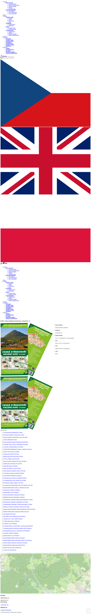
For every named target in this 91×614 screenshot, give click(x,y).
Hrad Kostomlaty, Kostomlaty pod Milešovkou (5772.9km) (15, 502)
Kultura (10, 19)
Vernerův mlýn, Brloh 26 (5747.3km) (11, 454)
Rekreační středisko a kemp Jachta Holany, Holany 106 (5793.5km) (17, 540)
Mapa (4, 14)
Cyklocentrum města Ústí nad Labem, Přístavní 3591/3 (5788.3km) (17, 528)
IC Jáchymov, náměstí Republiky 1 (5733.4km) (13, 446)
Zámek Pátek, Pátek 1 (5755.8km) (10, 466)
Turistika (10, 18)
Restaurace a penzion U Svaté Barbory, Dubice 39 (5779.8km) (16, 506)
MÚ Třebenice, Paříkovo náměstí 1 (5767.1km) (13, 482)
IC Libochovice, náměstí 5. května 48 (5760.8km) (13, 473)
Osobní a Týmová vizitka (14, 5)
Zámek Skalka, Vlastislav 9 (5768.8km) (11, 490)
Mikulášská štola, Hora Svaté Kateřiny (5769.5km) (14, 497)
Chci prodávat (11, 11)
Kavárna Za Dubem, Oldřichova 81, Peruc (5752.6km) (14, 461)
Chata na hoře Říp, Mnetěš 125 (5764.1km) (12, 475)
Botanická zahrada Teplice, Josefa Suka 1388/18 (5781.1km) (16, 511)
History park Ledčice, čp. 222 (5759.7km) (12, 468)
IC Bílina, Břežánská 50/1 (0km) (10, 439)
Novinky (5, 36)
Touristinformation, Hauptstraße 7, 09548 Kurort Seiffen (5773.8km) (17, 504)
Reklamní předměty (13, 34)
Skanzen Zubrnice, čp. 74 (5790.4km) (11, 535)
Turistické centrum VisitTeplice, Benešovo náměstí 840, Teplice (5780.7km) (19, 509)
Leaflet (81, 592)
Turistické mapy (12, 31)
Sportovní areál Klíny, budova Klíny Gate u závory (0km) (15, 437)
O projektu (5, 37)
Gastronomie (11, 20)
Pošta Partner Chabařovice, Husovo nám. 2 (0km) (13, 434)
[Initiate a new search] (89, 555)
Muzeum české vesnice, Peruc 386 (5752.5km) (13, 456)
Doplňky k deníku (12, 29)
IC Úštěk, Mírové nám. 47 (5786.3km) (11, 521)
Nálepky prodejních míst (14, 35)
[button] (2, 555)
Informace (5, 47)
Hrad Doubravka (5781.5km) (9, 514)
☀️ (1, 58)
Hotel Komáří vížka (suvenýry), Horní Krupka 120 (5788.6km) (16, 530)
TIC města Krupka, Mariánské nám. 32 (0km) (12, 432)
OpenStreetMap (87, 592)
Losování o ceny (12, 8)
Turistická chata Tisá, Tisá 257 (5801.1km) (12, 547)
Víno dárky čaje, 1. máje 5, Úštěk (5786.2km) (13, 518)
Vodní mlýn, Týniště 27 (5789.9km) (10, 533)
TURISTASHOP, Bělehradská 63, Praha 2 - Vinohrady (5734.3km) (17, 449)
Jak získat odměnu (12, 6)
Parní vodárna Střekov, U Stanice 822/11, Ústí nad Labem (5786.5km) (18, 525)
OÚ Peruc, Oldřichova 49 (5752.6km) (11, 458)
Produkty (5, 16)
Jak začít (5, 1)
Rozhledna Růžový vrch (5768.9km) (11, 492)
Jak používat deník (12, 4)
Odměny (10, 7)
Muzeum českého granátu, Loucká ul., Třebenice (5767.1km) (16, 487)
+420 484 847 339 (4, 604)
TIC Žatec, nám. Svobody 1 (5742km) (11, 451)
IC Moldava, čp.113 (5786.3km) (10, 523)
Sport (10, 22)
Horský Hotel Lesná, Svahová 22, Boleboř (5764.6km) (14, 478)
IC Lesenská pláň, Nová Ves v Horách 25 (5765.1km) (14, 480)
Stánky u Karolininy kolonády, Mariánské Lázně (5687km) (15, 442)
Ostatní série (11, 25)
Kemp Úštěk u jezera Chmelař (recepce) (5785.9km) (14, 516)
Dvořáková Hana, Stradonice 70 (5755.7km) (12, 463)
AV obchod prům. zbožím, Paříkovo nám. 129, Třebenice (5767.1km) (18, 485)
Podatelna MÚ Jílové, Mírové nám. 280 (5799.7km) (14, 545)
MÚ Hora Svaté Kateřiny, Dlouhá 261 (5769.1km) (14, 494)
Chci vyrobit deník (12, 13)
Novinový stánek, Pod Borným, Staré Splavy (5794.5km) (15, 542)
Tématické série (12, 24)
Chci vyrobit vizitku (13, 12)
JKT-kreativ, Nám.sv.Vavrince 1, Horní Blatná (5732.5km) (15, 444)
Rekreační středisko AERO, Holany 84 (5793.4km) (14, 537)
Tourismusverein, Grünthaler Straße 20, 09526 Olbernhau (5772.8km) (18, 499)
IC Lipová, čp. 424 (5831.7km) (9, 549)
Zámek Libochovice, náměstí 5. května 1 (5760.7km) (14, 470)
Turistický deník (12, 28)
